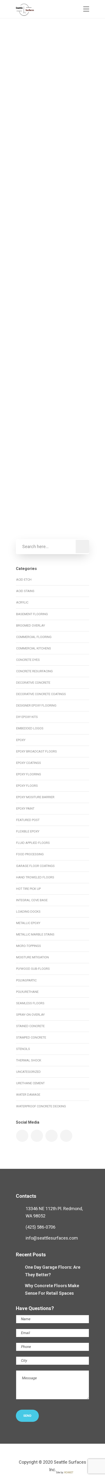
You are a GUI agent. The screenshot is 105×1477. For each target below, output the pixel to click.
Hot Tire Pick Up (28, 889)
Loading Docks (28, 911)
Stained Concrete (30, 1026)
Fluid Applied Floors (33, 843)
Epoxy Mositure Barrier (42, 162)
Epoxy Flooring (28, 774)
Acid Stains (25, 591)
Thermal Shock (28, 1060)
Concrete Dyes (35, 324)
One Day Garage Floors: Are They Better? (52, 1271)
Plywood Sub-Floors (33, 968)
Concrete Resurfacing (34, 671)
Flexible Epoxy (27, 831)
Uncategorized (28, 1072)
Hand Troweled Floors (35, 877)
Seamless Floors (62, 339)
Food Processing (30, 854)
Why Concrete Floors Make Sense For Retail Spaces (52, 1289)
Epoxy (70, 155)
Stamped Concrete (31, 1037)
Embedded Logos (29, 728)
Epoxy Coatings (28, 763)
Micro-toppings (28, 946)
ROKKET (68, 1472)
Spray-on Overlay (30, 1014)
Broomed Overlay (30, 625)
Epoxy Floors (27, 785)
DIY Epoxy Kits (27, 717)
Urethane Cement (30, 1083)
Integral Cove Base (32, 900)
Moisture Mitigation (32, 957)
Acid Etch (24, 579)
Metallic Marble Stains (35, 934)
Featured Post (28, 820)
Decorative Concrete (33, 682)
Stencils (23, 1049)
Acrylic (22, 602)
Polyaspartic (33, 506)
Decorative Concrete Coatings (53, 491)
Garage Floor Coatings (53, 499)
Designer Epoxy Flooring (36, 705)
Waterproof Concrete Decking (41, 1106)
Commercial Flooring (46, 155)
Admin (36, 58)
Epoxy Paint (25, 808)
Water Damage (28, 1094)
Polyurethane (27, 992)
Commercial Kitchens (33, 648)
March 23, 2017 (61, 58)
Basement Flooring (32, 614)
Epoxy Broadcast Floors (36, 751)
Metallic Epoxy (52, 331)
